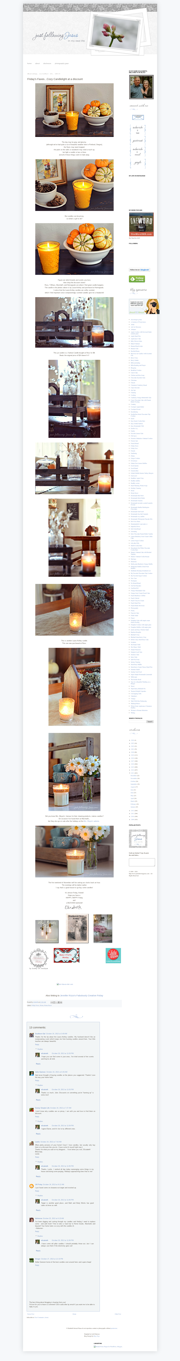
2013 (132, 773)
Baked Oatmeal (135, 344)
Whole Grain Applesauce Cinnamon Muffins (141, 707)
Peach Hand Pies (136, 603)
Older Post (118, 1314)
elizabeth (44, 1053)
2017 (132, 761)
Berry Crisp (134, 358)
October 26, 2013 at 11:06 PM (63, 1200)
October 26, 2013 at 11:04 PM (63, 1126)
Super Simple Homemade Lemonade (141, 674)
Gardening (134, 453)
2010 (132, 816)
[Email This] (52, 1002)
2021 (132, 749)
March (133, 801)
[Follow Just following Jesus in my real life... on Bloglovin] (139, 271)
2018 (132, 758)
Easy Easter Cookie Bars (138, 421)
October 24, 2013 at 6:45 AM (56, 1072)
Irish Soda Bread (136, 529)
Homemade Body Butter (138, 498)
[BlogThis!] (54, 1002)
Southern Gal (40, 1034)
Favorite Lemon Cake (137, 433)
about (37, 63)
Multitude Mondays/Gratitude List (141, 571)
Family (133, 431)
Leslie (37, 1142)
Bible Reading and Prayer (138, 365)
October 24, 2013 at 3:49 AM (56, 1034)
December (134, 775)
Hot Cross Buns (135, 521)
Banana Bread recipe (137, 346)
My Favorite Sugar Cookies (139, 576)
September (134, 784)
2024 (132, 740)
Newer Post (30, 1314)
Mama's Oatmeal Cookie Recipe (140, 556)
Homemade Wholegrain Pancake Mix (141, 519)
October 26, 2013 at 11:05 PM (63, 1166)
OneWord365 (135, 588)
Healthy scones (135, 483)
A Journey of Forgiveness (138, 322)
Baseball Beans (135, 351)
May (132, 795)
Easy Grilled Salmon (137, 423)
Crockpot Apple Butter (137, 407)
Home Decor (48, 1005)
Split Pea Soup (135, 659)
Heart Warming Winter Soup (139, 486)
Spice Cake (134, 657)
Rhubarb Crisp (135, 635)
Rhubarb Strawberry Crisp (138, 637)
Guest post (134, 476)
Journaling (134, 531)
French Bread (135, 443)
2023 (132, 743)
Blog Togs (97, 1336)
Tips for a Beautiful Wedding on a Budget (140, 683)
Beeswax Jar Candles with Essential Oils (141, 354)
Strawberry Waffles (136, 664)
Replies (40, 1049)
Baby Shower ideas (136, 341)
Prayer (133, 618)
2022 (132, 746)
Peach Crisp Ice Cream (137, 600)
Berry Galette (134, 360)
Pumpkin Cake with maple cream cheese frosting (140, 621)
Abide (132, 324)
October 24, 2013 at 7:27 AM (60, 1108)
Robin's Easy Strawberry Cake (140, 640)
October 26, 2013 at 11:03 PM (63, 1053)
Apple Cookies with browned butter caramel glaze (141, 333)
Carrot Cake (134, 373)
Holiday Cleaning (136, 488)
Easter (132, 418)
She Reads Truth (135, 645)
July (132, 790)
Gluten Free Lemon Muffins (139, 463)
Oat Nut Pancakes (136, 586)
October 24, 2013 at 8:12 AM (53, 1184)
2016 (132, 764)
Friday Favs (134, 448)
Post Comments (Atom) (41, 1317)
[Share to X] (56, 1002)
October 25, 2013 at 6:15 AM (53, 1218)
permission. (114, 1328)
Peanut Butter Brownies (138, 605)
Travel (132, 686)
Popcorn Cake (135, 613)
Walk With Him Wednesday (139, 701)
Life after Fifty (135, 543)
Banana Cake (134, 348)
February (133, 804)
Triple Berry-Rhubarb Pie (138, 689)
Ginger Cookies (135, 458)
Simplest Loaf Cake (136, 652)
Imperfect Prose (135, 526)
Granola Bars (134, 471)
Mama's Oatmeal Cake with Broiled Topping (141, 553)
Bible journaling (135, 363)
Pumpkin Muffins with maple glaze (141, 627)
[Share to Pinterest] (61, 1002)
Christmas (134, 380)
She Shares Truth (136, 647)
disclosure (47, 63)
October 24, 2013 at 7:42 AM (51, 1142)
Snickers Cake (135, 655)
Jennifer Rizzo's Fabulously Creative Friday (81, 995)
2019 (132, 755)
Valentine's (134, 696)
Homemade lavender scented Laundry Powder (142, 504)
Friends (133, 451)
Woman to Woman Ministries (139, 710)
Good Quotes (135, 466)
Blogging (133, 368)
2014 (132, 770)
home (29, 63)
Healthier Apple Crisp (137, 478)
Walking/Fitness (135, 703)
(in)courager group (136, 319)
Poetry (133, 610)
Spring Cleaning (135, 662)
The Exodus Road (136, 679)
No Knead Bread (136, 583)
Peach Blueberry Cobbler (138, 595)
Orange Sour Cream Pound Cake (140, 593)
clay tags (133, 390)
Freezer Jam (134, 441)
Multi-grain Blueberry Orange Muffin (142, 564)
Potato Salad (134, 615)
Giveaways (134, 461)
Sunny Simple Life (42, 1108)
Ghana (133, 456)
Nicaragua (134, 581)
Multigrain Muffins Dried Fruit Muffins (140, 567)
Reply (37, 1044)
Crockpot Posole (135, 409)
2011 (132, 813)
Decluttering (134, 412)
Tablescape (134, 677)
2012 (132, 810)
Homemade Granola (136, 501)
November (134, 778)
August (133, 787)
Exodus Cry (134, 428)
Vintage (133, 699)
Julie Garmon (40, 1072)
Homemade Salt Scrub (137, 511)
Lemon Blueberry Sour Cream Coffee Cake (141, 537)
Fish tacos (134, 436)
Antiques (133, 329)
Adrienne (38, 1218)
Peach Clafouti (135, 598)
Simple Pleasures (136, 650)
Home (41, 1005)
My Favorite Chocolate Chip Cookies (141, 573)
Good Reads (134, 468)
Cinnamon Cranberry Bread (139, 385)
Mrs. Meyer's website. (92, 821)
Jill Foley (38, 1184)
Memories (134, 561)
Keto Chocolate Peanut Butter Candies (142, 534)
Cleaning (133, 392)
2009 (132, 819)
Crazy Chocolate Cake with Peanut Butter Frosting (141, 401)
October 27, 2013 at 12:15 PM (52, 1259)
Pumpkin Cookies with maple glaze (141, 625)
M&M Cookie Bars (136, 545)
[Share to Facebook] (59, 1002)
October (133, 781)
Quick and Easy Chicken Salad (140, 630)
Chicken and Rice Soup (137, 375)
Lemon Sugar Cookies (137, 540)
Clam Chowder (135, 388)
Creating (133, 404)
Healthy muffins (135, 481)
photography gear (62, 63)
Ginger (37, 1259)
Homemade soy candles (137, 516)
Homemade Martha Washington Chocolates (140, 508)
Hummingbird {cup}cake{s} (139, 524)
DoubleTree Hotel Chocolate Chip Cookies (140, 415)
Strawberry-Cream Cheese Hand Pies (141, 667)
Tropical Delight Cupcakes (138, 691)
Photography (134, 608)
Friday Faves (35, 1005)
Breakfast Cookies (136, 370)
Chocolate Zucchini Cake (138, 378)
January (133, 807)
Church (133, 383)
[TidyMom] (113, 956)
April (132, 798)
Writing (133, 713)
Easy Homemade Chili (137, 426)
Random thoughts (136, 632)
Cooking (133, 395)
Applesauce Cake (136, 339)
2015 (132, 767)
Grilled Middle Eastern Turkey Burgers (142, 473)
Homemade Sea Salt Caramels (139, 514)
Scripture (133, 642)
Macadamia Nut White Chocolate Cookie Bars (140, 549)
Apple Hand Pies (136, 336)
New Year (134, 578)
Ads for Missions (136, 327)
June (132, 793)
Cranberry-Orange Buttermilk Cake (141, 397)
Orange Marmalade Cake (138, 590)
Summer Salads (135, 669)
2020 (132, 752)
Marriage (133, 559)
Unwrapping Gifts (136, 694)
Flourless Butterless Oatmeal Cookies (142, 438)
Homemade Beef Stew (137, 496)
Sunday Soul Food (136, 672)
